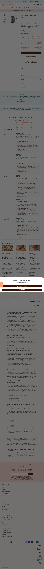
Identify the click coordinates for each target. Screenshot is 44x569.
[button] (1, 284)
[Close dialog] (43, 277)
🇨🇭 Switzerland (22, 289)
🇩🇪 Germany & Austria (22, 286)
